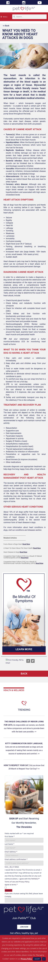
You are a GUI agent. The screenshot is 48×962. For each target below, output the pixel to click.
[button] (24, 613)
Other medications (13, 462)
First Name (10, 836)
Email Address (11, 852)
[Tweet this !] (33, 661)
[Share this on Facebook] (28, 661)
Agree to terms (11, 884)
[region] (24, 613)
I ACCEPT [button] (37, 959)
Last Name (9, 844)
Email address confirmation (16, 859)
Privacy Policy (24, 882)
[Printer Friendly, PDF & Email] (15, 661)
